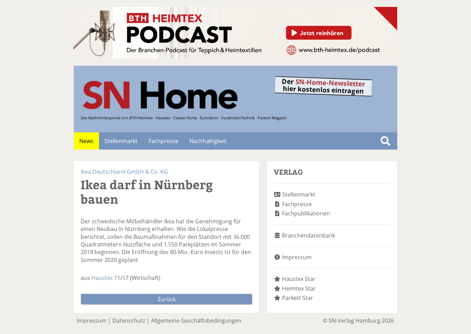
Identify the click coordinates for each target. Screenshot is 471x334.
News (86, 141)
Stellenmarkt (121, 141)
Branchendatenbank (308, 235)
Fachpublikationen (306, 213)
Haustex (102, 278)
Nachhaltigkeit (208, 141)
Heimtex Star (299, 288)
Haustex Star (298, 279)
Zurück (167, 299)
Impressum (297, 257)
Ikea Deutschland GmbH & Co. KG (124, 171)
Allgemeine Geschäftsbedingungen (196, 320)
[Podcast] (235, 56)
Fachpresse (163, 141)
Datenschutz (128, 320)
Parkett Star (297, 298)
